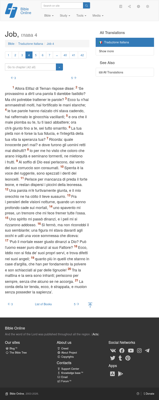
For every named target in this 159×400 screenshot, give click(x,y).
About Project (69, 352)
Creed (64, 348)
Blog (13, 348)
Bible (11, 43)
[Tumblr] (120, 357)
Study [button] (64, 15)
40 (65, 55)
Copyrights (67, 357)
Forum (66, 381)
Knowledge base (72, 373)
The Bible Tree (18, 352)
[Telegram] (147, 350)
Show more (106, 51)
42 (82, 55)
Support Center (70, 369)
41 (73, 55)
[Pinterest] (127, 357)
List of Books (43, 304)
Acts (95, 334)
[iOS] (112, 373)
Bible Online (25, 10)
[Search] (86, 5)
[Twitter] (112, 357)
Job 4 (50, 43)
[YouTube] (131, 350)
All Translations (112, 72)
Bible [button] (48, 15)
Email (64, 377)
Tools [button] (80, 15)
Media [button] (97, 15)
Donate (149, 393)
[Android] (120, 373)
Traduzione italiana (30, 43)
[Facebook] (121, 350)
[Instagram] (139, 350)
